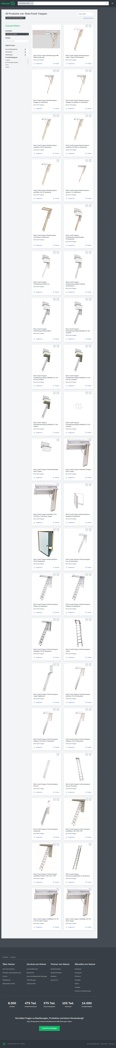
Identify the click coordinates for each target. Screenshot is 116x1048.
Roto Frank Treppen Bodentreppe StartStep (44, 236)
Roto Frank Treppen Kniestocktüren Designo (77, 515)
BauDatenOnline (56, 973)
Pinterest (78, 976)
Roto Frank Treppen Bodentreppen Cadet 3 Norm (77, 56)
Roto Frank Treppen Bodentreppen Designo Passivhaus (77, 101)
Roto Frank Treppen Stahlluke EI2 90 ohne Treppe (78, 920)
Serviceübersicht (32, 969)
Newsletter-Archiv (9, 983)
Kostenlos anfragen (49, 1028)
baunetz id (54, 980)
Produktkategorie (11, 57)
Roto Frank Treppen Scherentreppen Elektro (45, 605)
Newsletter (30, 973)
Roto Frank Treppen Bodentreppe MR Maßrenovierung (45, 56)
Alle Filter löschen (88, 18)
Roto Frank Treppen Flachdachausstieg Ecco (41, 283)
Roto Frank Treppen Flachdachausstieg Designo (75, 237)
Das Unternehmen (9, 969)
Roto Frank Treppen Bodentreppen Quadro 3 (77, 191)
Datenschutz (104, 1043)
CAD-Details (8, 52)
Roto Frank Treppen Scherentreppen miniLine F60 (78, 740)
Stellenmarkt (31, 983)
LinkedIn (78, 980)
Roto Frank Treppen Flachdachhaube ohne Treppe (45, 470)
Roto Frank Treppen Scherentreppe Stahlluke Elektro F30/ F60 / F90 (45, 875)
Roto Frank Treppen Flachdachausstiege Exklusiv (75, 284)
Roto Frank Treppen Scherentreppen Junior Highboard (45, 695)
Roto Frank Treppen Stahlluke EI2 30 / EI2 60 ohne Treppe (45, 920)
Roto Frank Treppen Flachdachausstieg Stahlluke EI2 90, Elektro (45, 424)
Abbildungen (9, 54)
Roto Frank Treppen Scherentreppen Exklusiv (78, 605)
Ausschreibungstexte (11, 49)
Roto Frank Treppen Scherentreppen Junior (78, 650)
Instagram (78, 973)
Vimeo (77, 983)
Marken (8, 38)
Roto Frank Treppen (14, 17)
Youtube (77, 987)
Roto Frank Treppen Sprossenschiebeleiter (78, 875)
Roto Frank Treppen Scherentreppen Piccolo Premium (78, 785)
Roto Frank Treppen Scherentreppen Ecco (78, 560)
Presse (5, 976)
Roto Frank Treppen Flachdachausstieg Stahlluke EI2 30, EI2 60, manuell (78, 377)
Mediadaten (7, 980)
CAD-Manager (31, 980)
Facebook (78, 969)
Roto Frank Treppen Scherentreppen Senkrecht (45, 830)
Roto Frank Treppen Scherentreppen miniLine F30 (78, 695)
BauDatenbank (56, 969)
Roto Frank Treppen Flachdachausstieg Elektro (42, 330)
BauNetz (53, 976)
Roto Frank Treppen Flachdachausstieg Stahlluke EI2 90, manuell (78, 424)
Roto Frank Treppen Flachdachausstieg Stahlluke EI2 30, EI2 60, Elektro (45, 377)
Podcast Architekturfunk (83, 991)
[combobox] (71, 3)
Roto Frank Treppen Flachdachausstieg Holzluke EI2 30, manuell (78, 331)
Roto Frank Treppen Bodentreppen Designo (45, 101)
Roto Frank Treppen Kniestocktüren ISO (45, 560)
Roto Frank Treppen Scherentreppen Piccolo (45, 785)
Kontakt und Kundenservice (12, 973)
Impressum (112, 1043)
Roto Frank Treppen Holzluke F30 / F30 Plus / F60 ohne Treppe (45, 515)
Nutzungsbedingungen (93, 1043)
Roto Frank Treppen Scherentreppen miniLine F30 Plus (45, 740)
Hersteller (8, 31)
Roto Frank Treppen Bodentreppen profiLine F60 (45, 191)
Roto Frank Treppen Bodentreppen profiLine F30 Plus (77, 146)
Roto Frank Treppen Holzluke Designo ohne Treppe (78, 470)
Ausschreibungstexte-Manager (37, 976)
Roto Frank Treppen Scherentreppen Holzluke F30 (45, 650)
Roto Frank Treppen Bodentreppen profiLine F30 (45, 146)
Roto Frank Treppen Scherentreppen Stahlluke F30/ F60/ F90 (78, 830)
